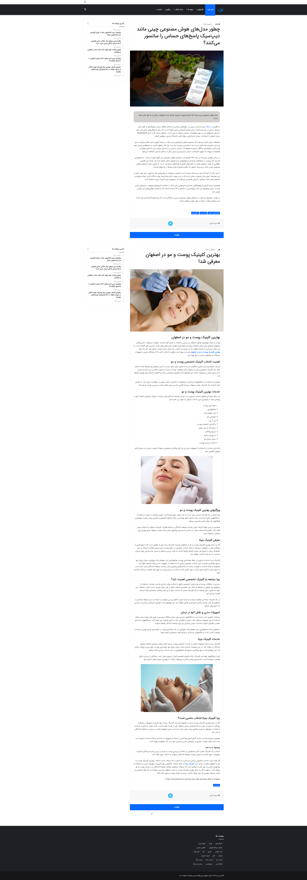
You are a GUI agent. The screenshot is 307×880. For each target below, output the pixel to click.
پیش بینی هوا (197, 864)
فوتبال (220, 856)
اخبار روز (210, 10)
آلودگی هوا (218, 844)
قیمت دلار (219, 860)
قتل (214, 856)
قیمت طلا (199, 860)
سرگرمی (168, 10)
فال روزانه (196, 852)
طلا (204, 852)
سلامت (159, 10)
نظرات (176, 235)
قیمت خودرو (205, 856)
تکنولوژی (200, 10)
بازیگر (210, 844)
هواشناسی (219, 864)
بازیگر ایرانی (201, 844)
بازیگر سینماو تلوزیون (215, 848)
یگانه (216, 24)
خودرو (210, 852)
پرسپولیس (209, 864)
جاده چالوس (218, 852)
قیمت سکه (209, 860)
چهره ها (190, 10)
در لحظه (209, 127)
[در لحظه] (221, 10)
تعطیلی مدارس (201, 848)
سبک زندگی (179, 10)
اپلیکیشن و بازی (214, 213)
